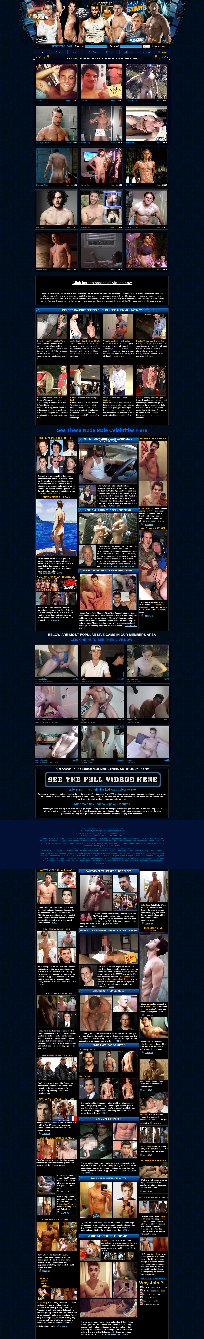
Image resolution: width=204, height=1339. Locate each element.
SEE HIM (126, 1230)
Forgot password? (159, 46)
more (54, 923)
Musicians (110, 52)
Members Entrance (80, 848)
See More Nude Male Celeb (51, 493)
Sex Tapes (93, 52)
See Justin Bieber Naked (50, 573)
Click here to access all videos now (102, 283)
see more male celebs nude (154, 1279)
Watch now (114, 506)
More (104, 1113)
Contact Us (133, 848)
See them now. (54, 620)
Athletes (128, 52)
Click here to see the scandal (114, 1335)
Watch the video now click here (119, 566)
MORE (94, 926)
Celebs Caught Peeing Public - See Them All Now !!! (102, 310)
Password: (115, 46)
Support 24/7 (94, 848)
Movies (76, 52)
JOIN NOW (149, 525)
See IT (111, 987)
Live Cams (162, 52)
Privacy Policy (105, 848)
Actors (58, 52)
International (145, 52)
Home (41, 52)
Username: (80, 46)
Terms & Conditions (120, 848)
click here (91, 836)
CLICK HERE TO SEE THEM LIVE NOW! (102, 640)
